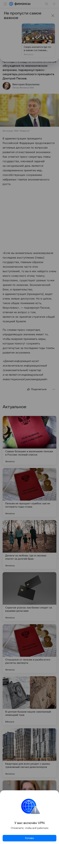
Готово (29, 838)
